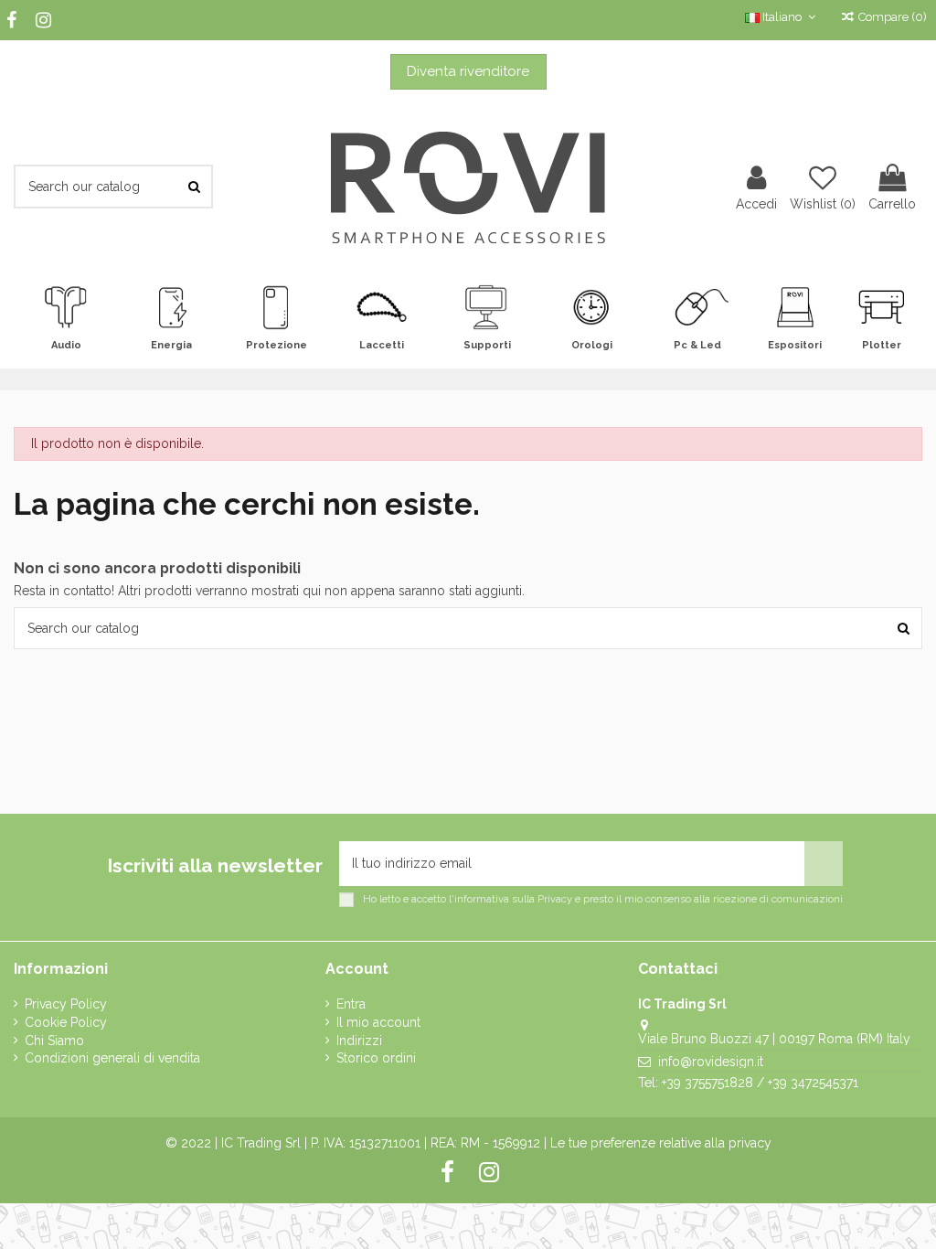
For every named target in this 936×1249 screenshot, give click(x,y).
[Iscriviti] (823, 863)
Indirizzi (359, 1040)
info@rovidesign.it (710, 1061)
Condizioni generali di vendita (112, 1058)
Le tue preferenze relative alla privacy (660, 1143)
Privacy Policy (66, 1004)
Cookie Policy (66, 1022)
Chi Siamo (54, 1040)
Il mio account (378, 1022)
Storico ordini (376, 1058)
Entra (351, 1004)
